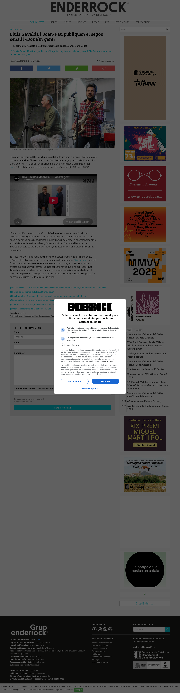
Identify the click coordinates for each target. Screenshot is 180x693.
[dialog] (90, 346)
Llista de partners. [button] (107, 361)
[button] (90, 345)
